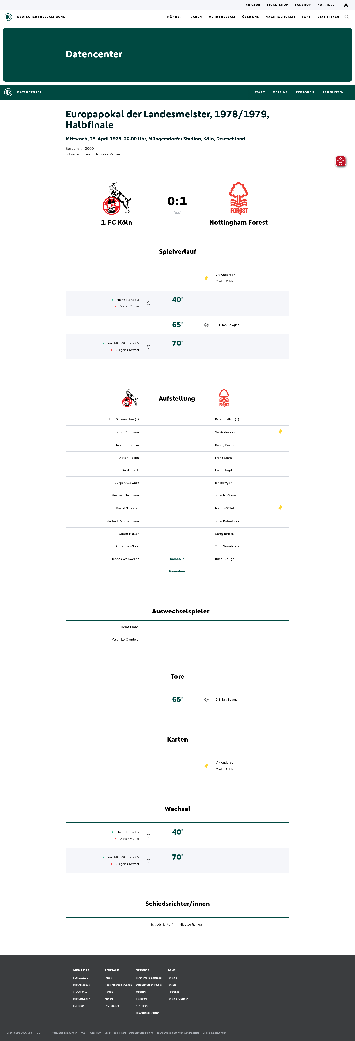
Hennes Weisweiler (125, 559)
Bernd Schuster (127, 508)
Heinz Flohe (125, 299)
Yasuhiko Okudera (120, 343)
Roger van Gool (127, 546)
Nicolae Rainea (108, 154)
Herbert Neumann (125, 495)
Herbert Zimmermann (122, 521)
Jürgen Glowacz (127, 350)
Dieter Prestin (128, 457)
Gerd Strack (130, 470)
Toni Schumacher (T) (124, 419)
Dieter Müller (129, 306)
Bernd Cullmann (127, 432)
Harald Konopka (127, 445)
